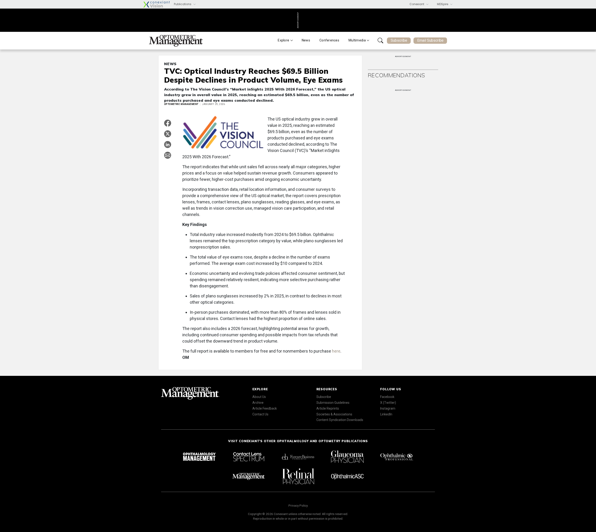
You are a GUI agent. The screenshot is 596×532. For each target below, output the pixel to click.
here (336, 351)
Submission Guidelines (332, 402)
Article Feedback (264, 408)
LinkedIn (386, 414)
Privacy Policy (298, 505)
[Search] (380, 40)
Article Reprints (327, 408)
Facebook (387, 397)
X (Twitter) (388, 402)
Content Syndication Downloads (339, 420)
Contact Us (260, 414)
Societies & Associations (334, 414)
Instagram (387, 408)
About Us (259, 397)
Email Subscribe (430, 40)
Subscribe (399, 40)
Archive (258, 402)
